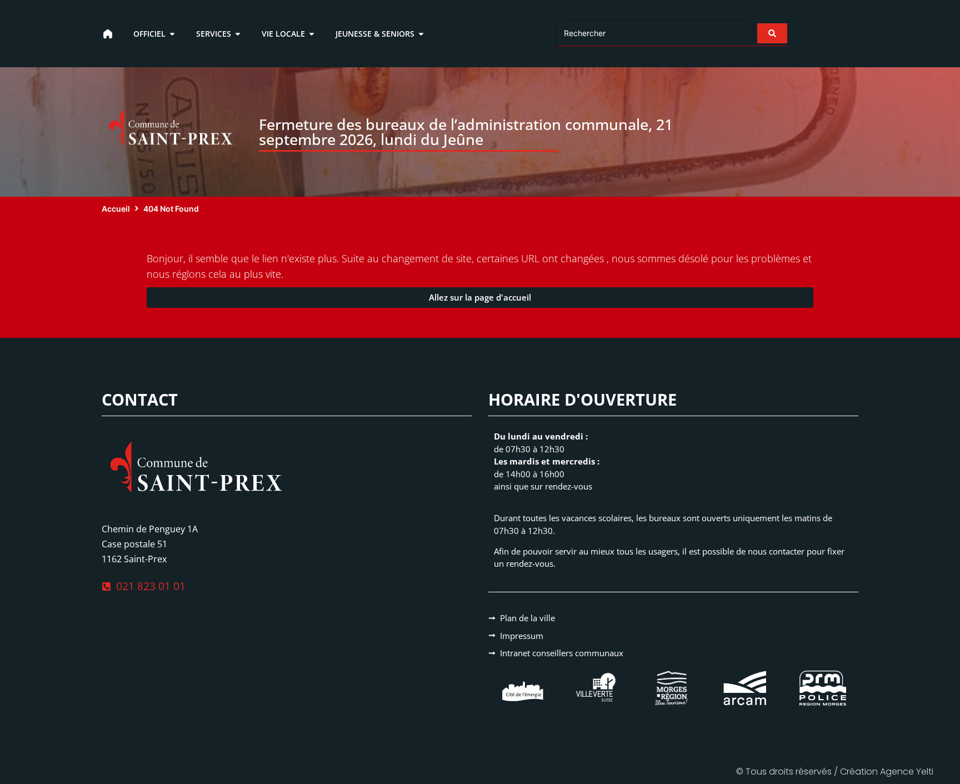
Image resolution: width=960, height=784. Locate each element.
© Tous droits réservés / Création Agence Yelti (834, 771)
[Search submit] (772, 33)
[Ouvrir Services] (238, 33)
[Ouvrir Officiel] (172, 33)
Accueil (116, 208)
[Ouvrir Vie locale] (312, 33)
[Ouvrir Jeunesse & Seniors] (421, 33)
